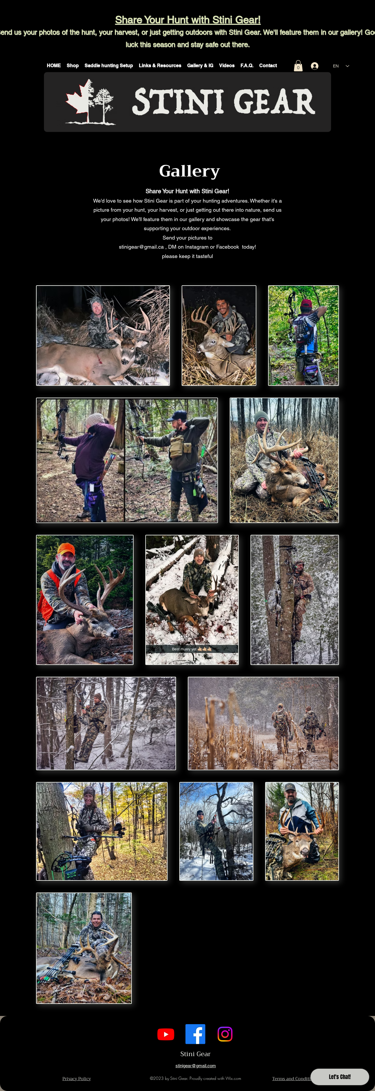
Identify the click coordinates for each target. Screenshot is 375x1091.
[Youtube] (166, 1034)
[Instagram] (225, 1034)
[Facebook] (195, 1034)
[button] (73, 65)
